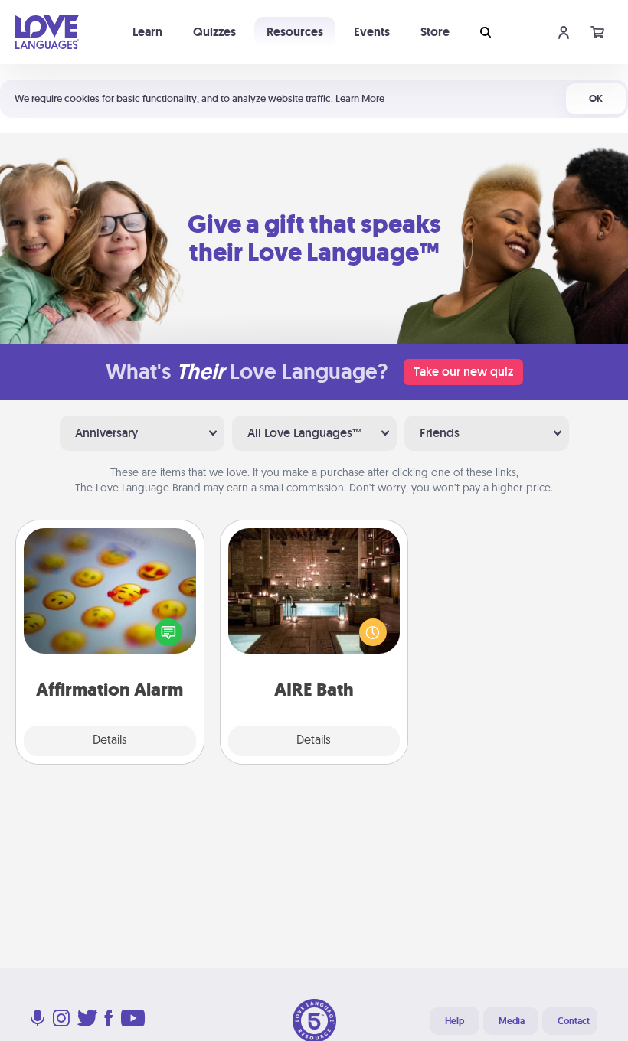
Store (435, 32)
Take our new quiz (463, 372)
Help (454, 1021)
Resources (295, 32)
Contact (574, 1021)
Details (110, 741)
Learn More (359, 98)
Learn (147, 32)
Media (512, 1021)
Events (372, 32)
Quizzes (214, 32)
